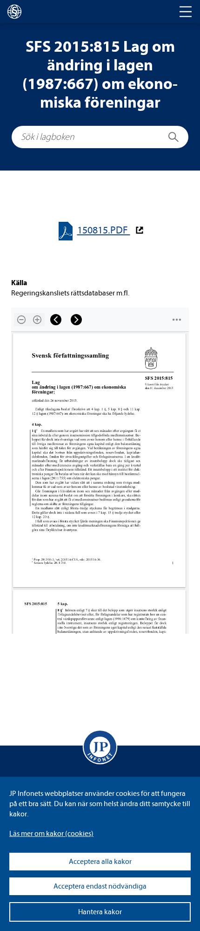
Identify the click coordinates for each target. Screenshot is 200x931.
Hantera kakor (100, 912)
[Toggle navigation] (185, 11)
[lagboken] (14, 11)
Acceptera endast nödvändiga (100, 886)
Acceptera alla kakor (100, 861)
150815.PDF (103, 230)
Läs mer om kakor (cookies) (51, 833)
